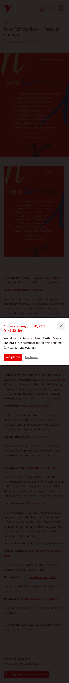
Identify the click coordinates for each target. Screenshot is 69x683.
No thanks (31, 357)
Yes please (13, 357)
